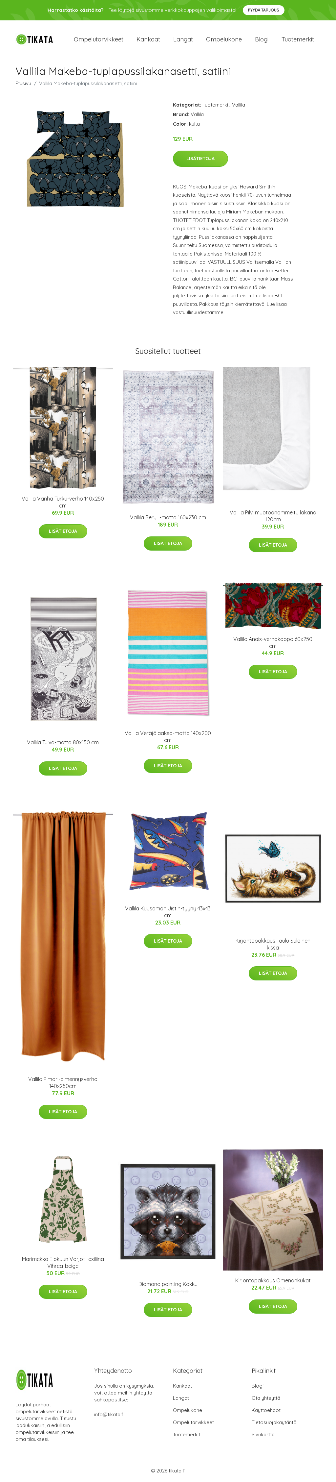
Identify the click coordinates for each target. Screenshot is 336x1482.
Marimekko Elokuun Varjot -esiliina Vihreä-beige (63, 1262)
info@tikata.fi (109, 1414)
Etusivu (23, 83)
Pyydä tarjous (263, 10)
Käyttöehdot (266, 1410)
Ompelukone (224, 39)
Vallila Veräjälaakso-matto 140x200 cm (168, 736)
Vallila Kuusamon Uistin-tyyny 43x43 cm (168, 912)
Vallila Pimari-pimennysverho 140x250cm (62, 1082)
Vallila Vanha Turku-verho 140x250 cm (63, 502)
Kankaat (148, 39)
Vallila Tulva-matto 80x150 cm (63, 742)
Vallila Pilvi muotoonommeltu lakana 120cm (273, 516)
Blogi (261, 39)
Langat (183, 39)
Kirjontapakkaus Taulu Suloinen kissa (273, 944)
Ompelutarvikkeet (98, 39)
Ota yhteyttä (266, 1398)
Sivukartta (263, 1434)
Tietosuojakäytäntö (274, 1422)
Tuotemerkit (298, 39)
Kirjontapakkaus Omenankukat (273, 1280)
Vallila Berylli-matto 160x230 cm (168, 517)
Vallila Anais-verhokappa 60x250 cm (272, 642)
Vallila (238, 105)
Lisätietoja (200, 158)
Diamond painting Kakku (168, 1284)
